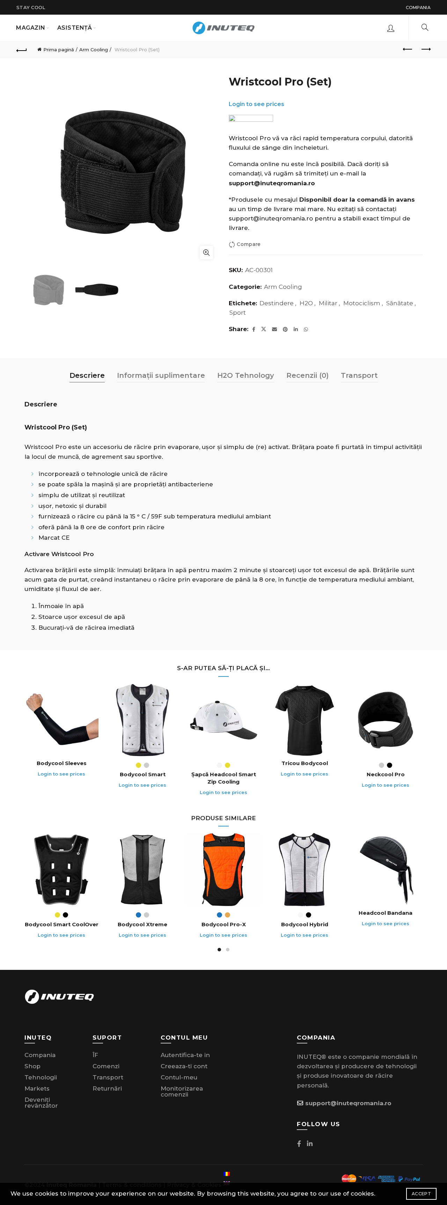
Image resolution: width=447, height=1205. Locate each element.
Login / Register (391, 28)
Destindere (276, 303)
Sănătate (399, 303)
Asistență (74, 27)
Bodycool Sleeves (62, 763)
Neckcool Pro (386, 774)
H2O (306, 303)
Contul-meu (179, 1077)
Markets (37, 1088)
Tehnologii (40, 1077)
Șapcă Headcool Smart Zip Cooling (223, 778)
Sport (237, 312)
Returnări (107, 1088)
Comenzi (106, 1066)
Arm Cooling (93, 49)
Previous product (408, 50)
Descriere (87, 375)
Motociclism (361, 303)
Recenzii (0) (307, 375)
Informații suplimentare (161, 375)
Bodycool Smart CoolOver (61, 924)
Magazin (30, 27)
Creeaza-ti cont (184, 1066)
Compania (418, 7)
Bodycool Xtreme (142, 924)
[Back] (21, 50)
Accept (421, 1193)
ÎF (95, 1054)
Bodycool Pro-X (223, 924)
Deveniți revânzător (41, 1102)
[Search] (425, 27)
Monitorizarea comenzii (182, 1091)
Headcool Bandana (385, 913)
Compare (249, 244)
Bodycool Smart (143, 774)
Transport (359, 375)
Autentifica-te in (185, 1054)
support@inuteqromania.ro (271, 218)
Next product (425, 50)
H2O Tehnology (245, 375)
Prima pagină (58, 49)
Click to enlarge (206, 252)
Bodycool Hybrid (304, 924)
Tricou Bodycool (304, 763)
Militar (328, 303)
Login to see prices (377, 170)
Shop (32, 1066)
